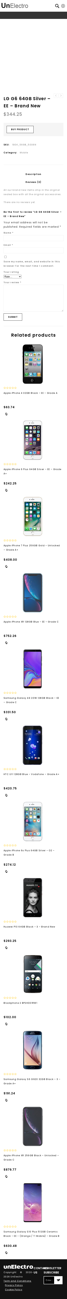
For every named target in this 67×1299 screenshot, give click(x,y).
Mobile (40, 22)
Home (8, 22)
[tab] (33, 174)
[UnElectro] (14, 4)
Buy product (20, 129)
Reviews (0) (33, 182)
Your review (12, 282)
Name (8, 232)
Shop (17, 22)
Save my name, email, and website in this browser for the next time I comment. (32, 263)
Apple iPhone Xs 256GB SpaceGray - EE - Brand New (61, 96)
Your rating (11, 272)
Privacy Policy (14, 1285)
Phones (28, 22)
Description (33, 174)
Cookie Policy (13, 1289)
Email (8, 245)
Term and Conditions (17, 1280)
